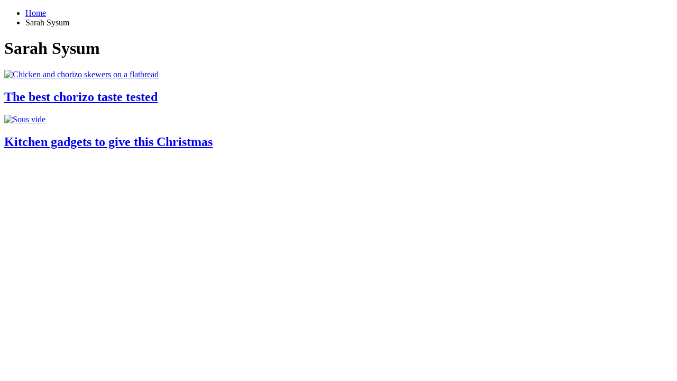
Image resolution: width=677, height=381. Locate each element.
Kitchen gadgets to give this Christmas (108, 142)
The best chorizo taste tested (81, 97)
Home (35, 12)
